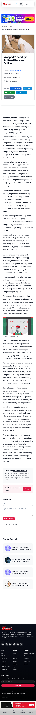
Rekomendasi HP (28, 656)
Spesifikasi (27, 661)
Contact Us (10, 693)
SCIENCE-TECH (5, 667)
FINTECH (3, 664)
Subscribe (18, 685)
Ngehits (15, 661)
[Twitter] (14, 644)
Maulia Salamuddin (16, 70)
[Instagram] (10, 644)
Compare (26, 658)
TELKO (3, 656)
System (27, 4)
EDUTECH (4, 661)
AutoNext (15, 664)
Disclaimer (22, 693)
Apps (14, 667)
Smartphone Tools (29, 653)
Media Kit (16, 693)
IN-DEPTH (4, 658)
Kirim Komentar (8, 518)
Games (15, 669)
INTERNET (4, 669)
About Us (3, 693)
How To (15, 658)
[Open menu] (21, 4)
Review (15, 656)
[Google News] (2, 644)
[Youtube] (17, 644)
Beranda (4, 26)
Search (26, 664)
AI (2, 653)
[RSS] (21, 644)
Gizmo (14, 653)
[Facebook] (6, 644)
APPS (10, 26)
